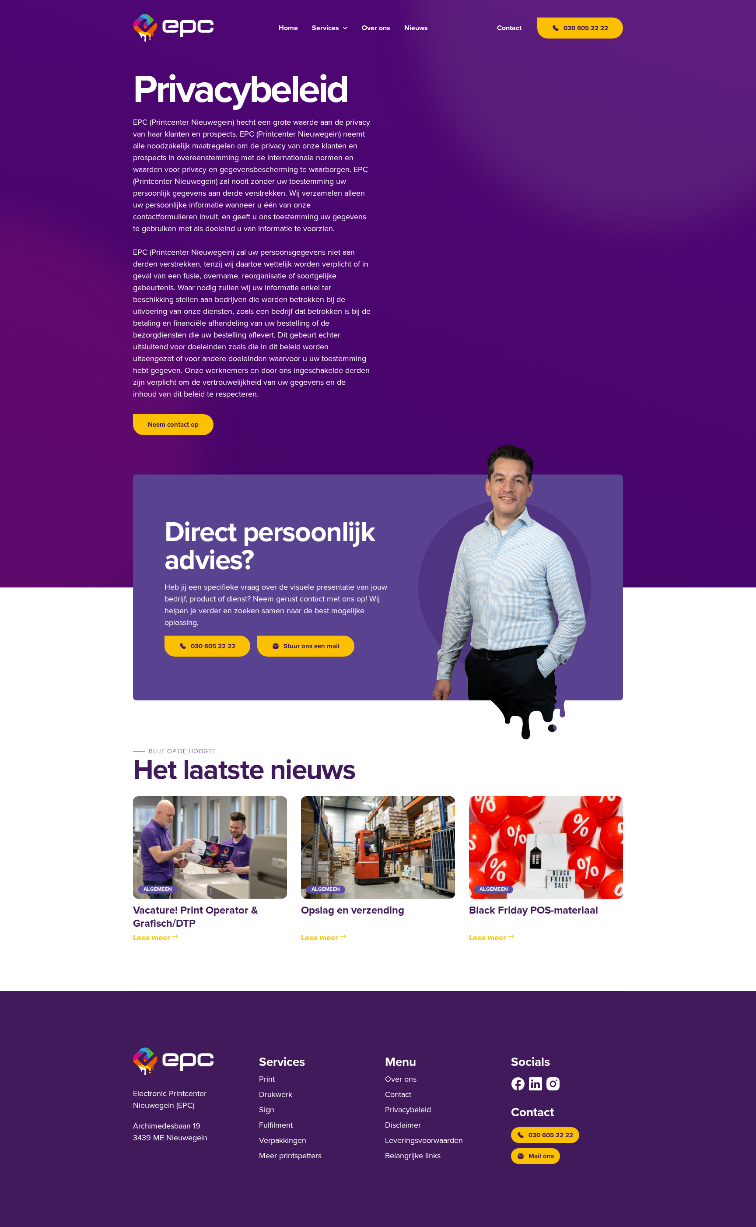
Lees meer (151, 937)
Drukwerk (275, 1094)
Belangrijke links (413, 1155)
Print (267, 1079)
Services (325, 28)
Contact (509, 28)
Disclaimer (403, 1125)
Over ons (376, 28)
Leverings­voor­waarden (424, 1140)
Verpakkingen (282, 1140)
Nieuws (416, 28)
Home (288, 28)
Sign (266, 1109)
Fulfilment (276, 1125)
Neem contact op (173, 425)
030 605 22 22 (213, 646)
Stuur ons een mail (312, 646)
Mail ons (541, 1156)
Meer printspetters (290, 1155)
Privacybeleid (408, 1109)
